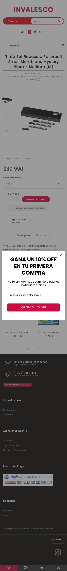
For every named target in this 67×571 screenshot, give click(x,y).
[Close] (61, 255)
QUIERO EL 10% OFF (33, 307)
